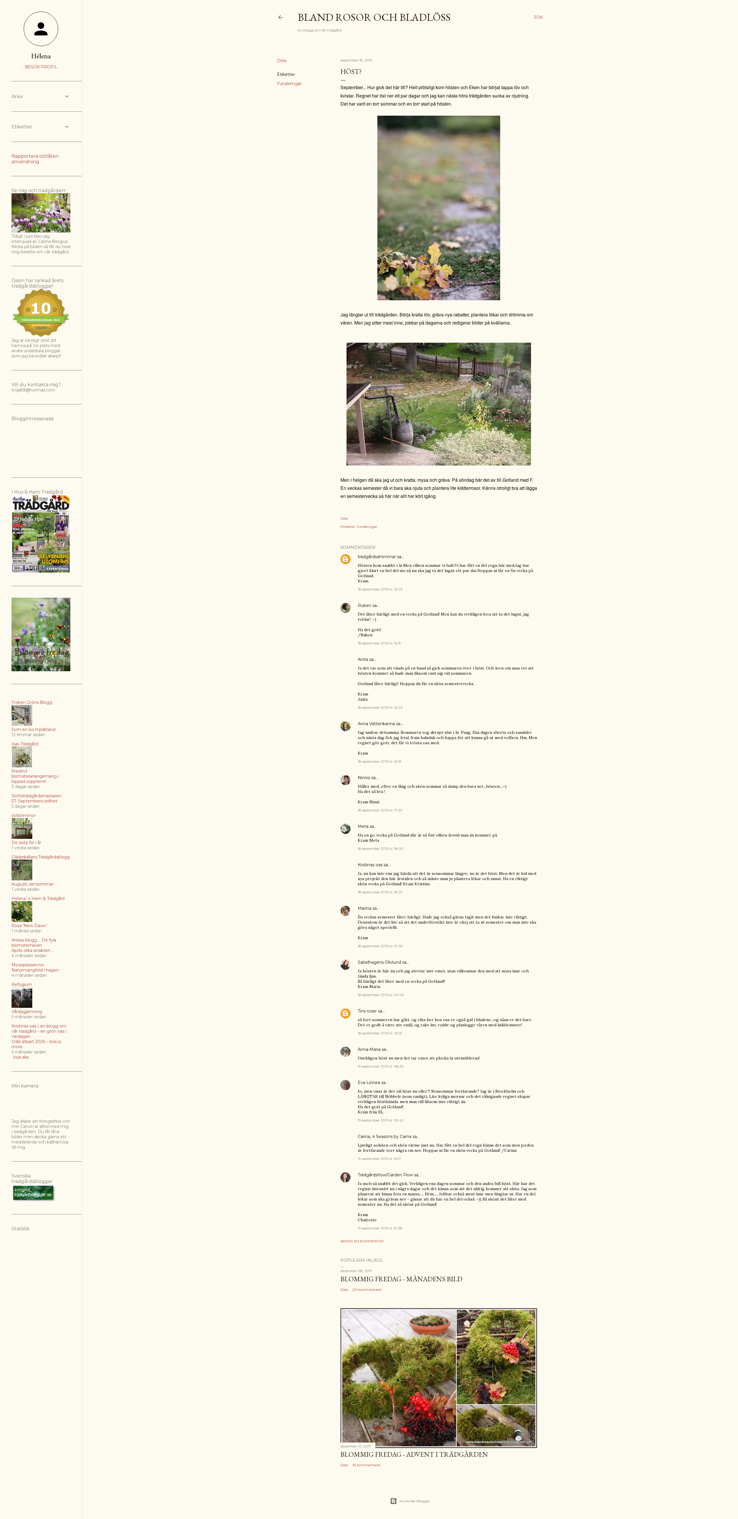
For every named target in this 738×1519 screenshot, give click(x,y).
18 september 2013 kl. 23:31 (380, 1033)
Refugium (22, 984)
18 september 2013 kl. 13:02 (380, 589)
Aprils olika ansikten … (33, 950)
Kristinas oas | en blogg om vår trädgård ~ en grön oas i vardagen (39, 1031)
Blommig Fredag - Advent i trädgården (414, 1454)
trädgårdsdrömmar (377, 556)
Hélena (41, 55)
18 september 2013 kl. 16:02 (380, 707)
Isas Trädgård (25, 744)
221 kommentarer (367, 1289)
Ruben (364, 605)
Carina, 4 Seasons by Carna (384, 1136)
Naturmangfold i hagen (35, 970)
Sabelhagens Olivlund (379, 962)
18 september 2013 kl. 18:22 (380, 892)
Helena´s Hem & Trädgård (38, 898)
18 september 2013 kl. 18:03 (380, 848)
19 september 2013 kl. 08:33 (381, 1066)
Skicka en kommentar (362, 1241)
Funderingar (289, 83)
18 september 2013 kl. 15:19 (379, 643)
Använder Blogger (414, 1501)
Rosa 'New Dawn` (30, 925)
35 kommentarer (366, 1465)
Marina (364, 908)
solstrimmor (24, 815)
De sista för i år (26, 842)
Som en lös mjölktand (33, 729)
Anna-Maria (369, 1049)
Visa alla (21, 1057)
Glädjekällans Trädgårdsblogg (41, 857)
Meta (363, 826)
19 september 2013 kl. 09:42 (381, 1120)
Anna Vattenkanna (376, 723)
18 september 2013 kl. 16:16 (379, 761)
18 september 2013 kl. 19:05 (380, 946)
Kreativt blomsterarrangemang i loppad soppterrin (35, 776)
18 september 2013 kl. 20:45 (381, 995)
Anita (363, 659)
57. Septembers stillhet (34, 801)
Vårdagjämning (27, 1011)
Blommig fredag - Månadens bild (401, 1278)
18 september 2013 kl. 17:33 (380, 810)
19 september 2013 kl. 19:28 (380, 1228)
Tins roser (367, 1011)
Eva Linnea (369, 1082)
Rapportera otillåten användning (35, 158)
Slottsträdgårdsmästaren (36, 795)
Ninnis (364, 777)
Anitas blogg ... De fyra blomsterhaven (34, 942)
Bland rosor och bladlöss (374, 17)
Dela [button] (281, 60)
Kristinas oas (370, 864)
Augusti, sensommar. (33, 884)
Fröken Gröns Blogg (32, 702)
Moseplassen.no (28, 964)
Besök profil (41, 67)
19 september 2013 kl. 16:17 (379, 1158)
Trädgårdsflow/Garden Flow (385, 1174)
